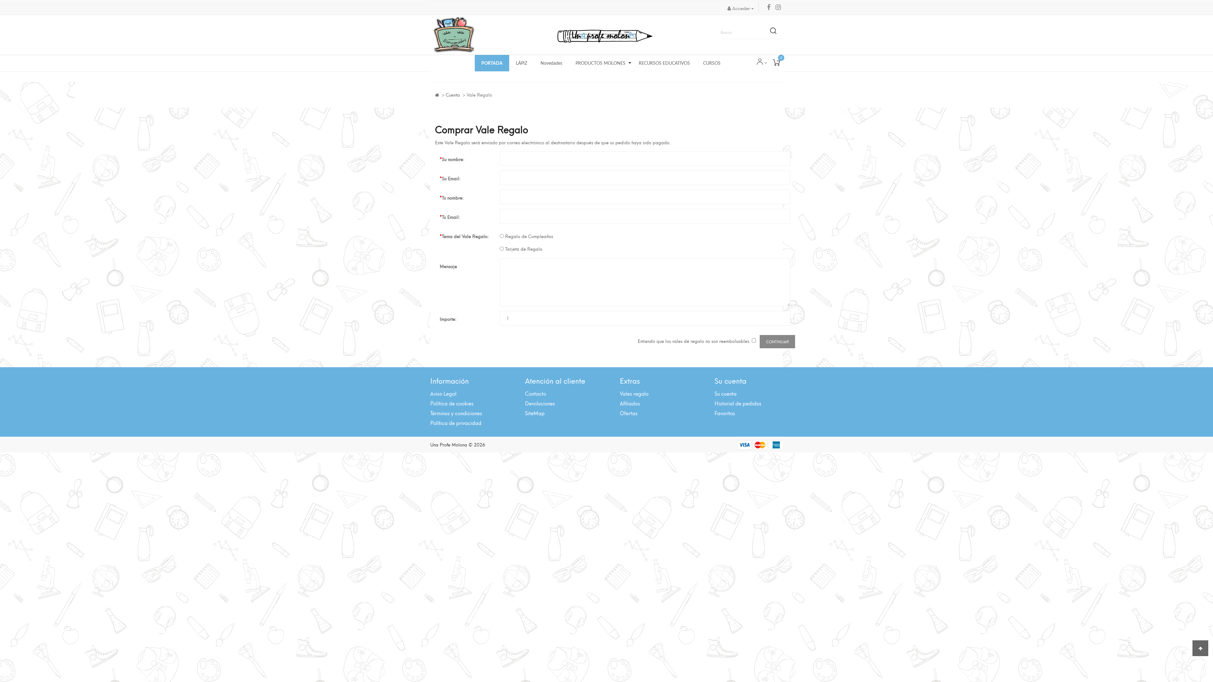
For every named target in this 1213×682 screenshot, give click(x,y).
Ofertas (628, 413)
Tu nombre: (453, 197)
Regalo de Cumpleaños (528, 236)
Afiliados (630, 403)
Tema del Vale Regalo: (465, 236)
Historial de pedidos (738, 403)
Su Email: (451, 178)
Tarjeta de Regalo (523, 248)
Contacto (535, 393)
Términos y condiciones (456, 413)
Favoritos (725, 413)
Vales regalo (634, 393)
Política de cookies (452, 403)
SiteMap (535, 413)
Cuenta (453, 94)
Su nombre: (453, 159)
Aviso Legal (443, 393)
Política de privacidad (455, 423)
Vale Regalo (479, 94)
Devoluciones (540, 403)
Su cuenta (726, 393)
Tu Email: (451, 216)
